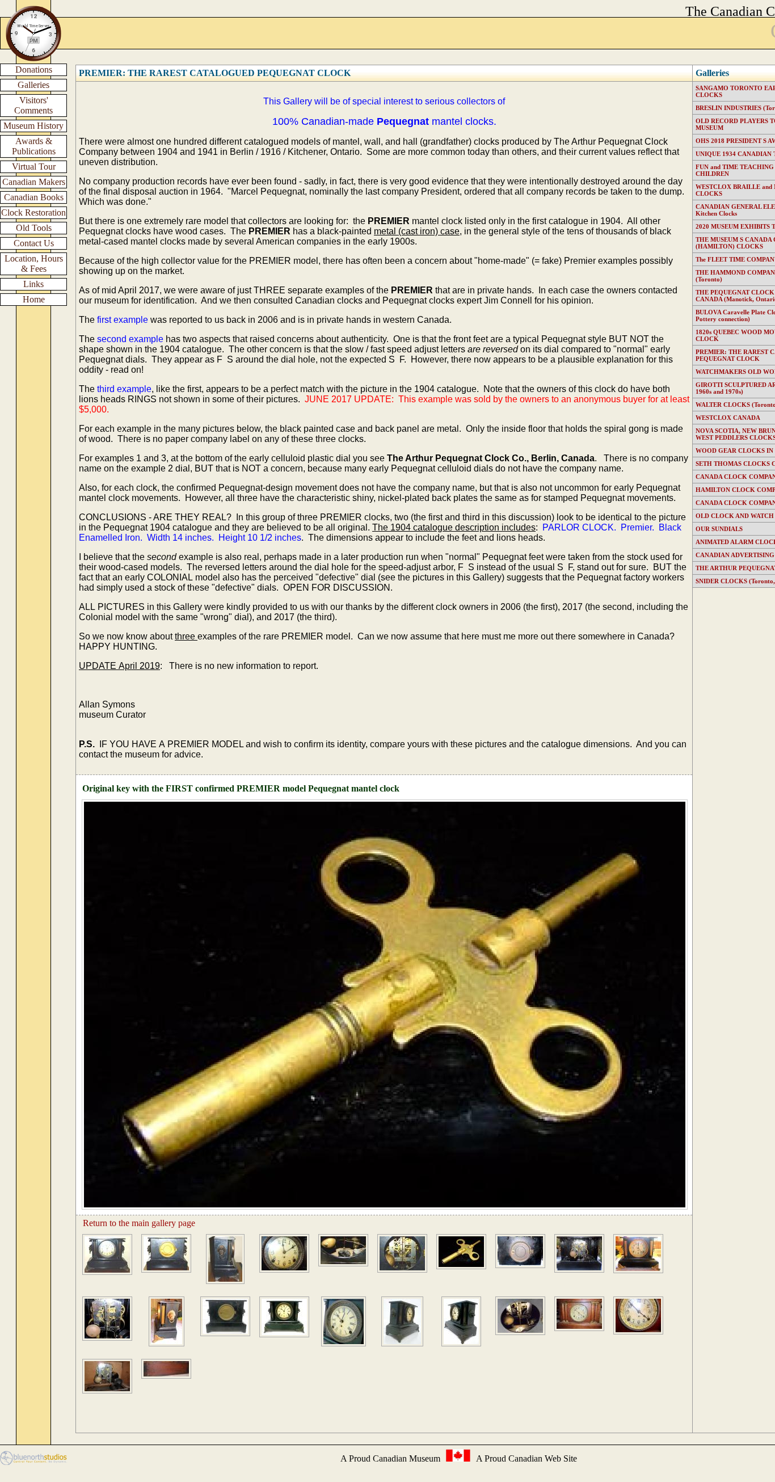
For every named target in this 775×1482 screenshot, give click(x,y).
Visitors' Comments (33, 105)
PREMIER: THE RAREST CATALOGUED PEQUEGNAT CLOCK (215, 73)
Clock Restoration (33, 212)
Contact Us (34, 243)
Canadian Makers (33, 182)
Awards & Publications (34, 146)
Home (34, 299)
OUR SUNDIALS (719, 528)
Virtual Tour (34, 166)
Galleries (33, 85)
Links (33, 284)
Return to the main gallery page (139, 1223)
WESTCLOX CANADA (728, 417)
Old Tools (34, 228)
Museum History (33, 125)
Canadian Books (34, 197)
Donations (33, 69)
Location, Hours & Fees (34, 263)
